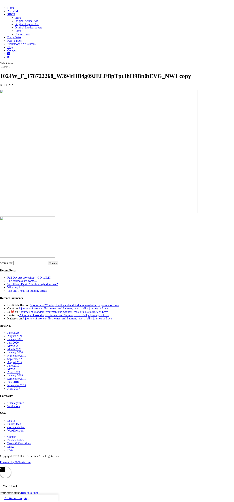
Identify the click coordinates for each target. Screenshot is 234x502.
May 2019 (13, 368)
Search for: (6, 263)
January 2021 (15, 339)
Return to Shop (30, 492)
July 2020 (13, 342)
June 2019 (13, 365)
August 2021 (14, 336)
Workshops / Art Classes (21, 43)
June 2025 (13, 332)
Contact (11, 50)
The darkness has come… (22, 280)
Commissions (22, 34)
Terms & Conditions (19, 443)
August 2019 (14, 362)
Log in (11, 420)
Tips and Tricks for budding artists (27, 290)
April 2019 (13, 372)
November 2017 (16, 385)
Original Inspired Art (27, 24)
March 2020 (14, 349)
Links (10, 446)
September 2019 (16, 359)
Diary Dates (14, 37)
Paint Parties (14, 40)
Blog (10, 47)
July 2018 (13, 382)
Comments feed (16, 427)
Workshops (13, 406)
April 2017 (13, 388)
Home (10, 7)
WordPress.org (15, 430)
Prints (18, 17)
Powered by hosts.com (15, 462)
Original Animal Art (26, 20)
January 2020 (15, 352)
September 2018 (16, 378)
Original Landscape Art (28, 27)
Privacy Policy (15, 440)
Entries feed (14, 424)
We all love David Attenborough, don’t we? (32, 284)
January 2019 (15, 375)
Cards (18, 30)
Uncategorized (15, 403)
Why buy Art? (15, 287)
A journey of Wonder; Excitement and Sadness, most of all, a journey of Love (74, 305)
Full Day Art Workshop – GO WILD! (29, 277)
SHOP (11, 14)
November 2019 (16, 355)
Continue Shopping (16, 498)
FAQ (10, 449)
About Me (13, 11)
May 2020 (13, 345)
